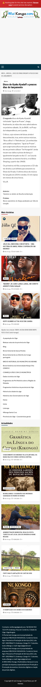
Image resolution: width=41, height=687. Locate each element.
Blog (4, 347)
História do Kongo (9, 488)
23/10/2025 (16, 289)
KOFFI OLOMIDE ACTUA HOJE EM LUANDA (17, 321)
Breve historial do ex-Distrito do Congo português (17, 356)
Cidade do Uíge (8, 568)
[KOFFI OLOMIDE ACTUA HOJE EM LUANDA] (20, 306)
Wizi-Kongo (8, 91)
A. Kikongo (7, 238)
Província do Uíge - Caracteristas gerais (17, 416)
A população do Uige (10, 338)
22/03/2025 (16, 324)
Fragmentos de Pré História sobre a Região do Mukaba (19, 382)
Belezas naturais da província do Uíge (16, 342)
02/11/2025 (16, 251)
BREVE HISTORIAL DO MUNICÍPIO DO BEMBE (20, 361)
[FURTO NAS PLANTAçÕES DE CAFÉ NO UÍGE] (20, 558)
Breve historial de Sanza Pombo (14, 351)
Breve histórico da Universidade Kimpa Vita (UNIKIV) (18, 367)
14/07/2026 (16, 459)
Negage (6, 527)
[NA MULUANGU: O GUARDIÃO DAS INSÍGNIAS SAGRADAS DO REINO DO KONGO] (20, 478)
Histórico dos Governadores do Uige (16, 396)
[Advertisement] (20, 42)
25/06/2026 (16, 612)
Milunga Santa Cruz (10, 412)
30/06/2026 (16, 539)
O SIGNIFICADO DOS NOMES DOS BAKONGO (17, 610)
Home (5, 400)
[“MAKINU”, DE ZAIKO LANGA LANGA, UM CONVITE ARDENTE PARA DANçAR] (20, 268)
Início (5, 404)
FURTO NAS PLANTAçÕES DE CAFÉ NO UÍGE (17, 573)
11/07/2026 (16, 498)
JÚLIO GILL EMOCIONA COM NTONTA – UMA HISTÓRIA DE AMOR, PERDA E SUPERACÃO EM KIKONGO (19, 246)
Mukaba (17, 568)
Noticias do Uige (15, 527)
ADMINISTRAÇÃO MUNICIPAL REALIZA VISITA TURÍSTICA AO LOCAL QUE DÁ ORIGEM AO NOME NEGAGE (19, 534)
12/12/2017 (17, 91)
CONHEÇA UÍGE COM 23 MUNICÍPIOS (17, 372)
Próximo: (20, 201)
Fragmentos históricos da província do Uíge (18, 387)
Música (6, 81)
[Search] (38, 67)
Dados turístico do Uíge (11, 376)
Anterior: (18, 192)
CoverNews (27, 681)
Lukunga (6, 408)
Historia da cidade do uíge (12, 391)
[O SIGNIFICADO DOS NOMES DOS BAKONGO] (20, 594)
